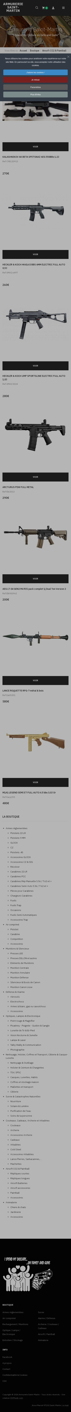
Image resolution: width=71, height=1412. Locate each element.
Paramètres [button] (35, 87)
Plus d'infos (35, 94)
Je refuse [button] (35, 79)
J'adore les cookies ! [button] (35, 72)
